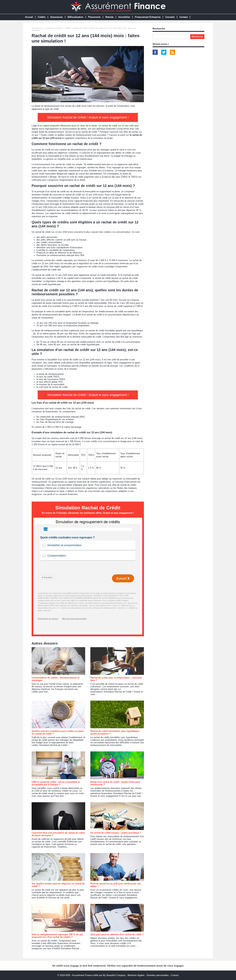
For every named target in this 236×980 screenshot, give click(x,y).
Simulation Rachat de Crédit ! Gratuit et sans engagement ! (88, 117)
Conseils (170, 17)
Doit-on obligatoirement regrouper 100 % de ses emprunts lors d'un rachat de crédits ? (57, 935)
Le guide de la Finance (53, 28)
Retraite (109, 17)
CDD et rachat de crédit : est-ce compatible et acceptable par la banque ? (56, 783)
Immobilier (124, 17)
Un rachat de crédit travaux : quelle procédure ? (115, 832)
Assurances (56, 17)
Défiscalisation (75, 17)
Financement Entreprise (148, 17)
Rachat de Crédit (80, 28)
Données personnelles (158, 975)
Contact (184, 17)
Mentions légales (136, 975)
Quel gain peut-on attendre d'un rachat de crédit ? (117, 934)
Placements (94, 17)
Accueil (29, 17)
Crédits (41, 17)
